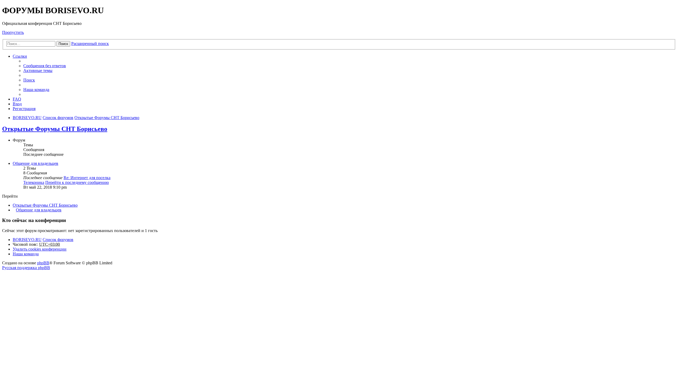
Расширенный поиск (90, 43)
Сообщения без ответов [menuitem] (44, 66)
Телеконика (33, 182)
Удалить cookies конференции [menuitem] (39, 249)
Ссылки (20, 56)
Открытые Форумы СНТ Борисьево (54, 128)
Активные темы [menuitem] (37, 70)
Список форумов (58, 239)
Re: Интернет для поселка (87, 177)
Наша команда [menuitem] (36, 89)
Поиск (63, 44)
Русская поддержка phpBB (26, 267)
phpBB (43, 263)
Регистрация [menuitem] (24, 108)
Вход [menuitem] (17, 104)
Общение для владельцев (35, 163)
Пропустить (13, 32)
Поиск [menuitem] (29, 80)
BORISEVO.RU (27, 239)
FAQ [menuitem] (17, 99)
